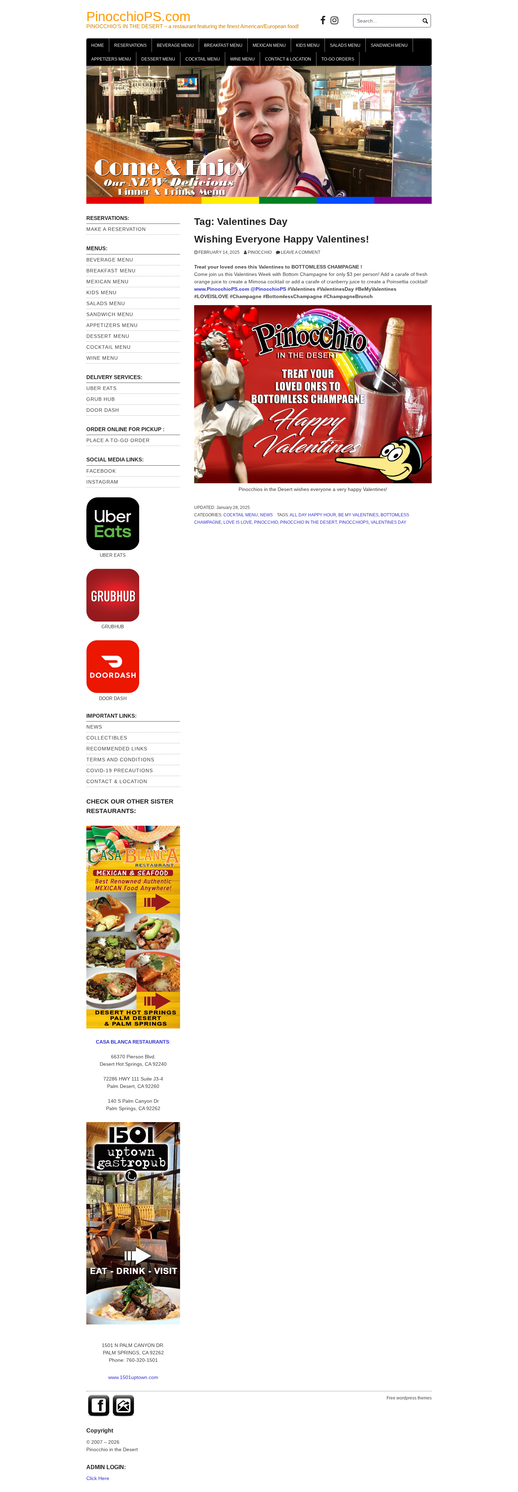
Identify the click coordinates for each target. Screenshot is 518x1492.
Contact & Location (288, 59)
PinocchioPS (354, 522)
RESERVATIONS (130, 45)
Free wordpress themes (409, 1398)
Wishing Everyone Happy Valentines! (281, 239)
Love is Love (237, 522)
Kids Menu (308, 45)
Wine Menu (242, 59)
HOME (97, 45)
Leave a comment (300, 252)
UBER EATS (101, 388)
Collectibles (106, 738)
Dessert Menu (158, 59)
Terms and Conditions (120, 759)
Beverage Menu (175, 45)
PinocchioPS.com (138, 16)
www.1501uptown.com (133, 1377)
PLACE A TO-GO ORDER (118, 440)
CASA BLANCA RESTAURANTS (132, 1042)
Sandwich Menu (389, 45)
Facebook (101, 471)
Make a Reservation (116, 229)
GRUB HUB (100, 399)
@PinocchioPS (268, 289)
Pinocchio (260, 252)
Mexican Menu (269, 45)
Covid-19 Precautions (119, 770)
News (266, 514)
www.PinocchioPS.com (221, 289)
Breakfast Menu (223, 45)
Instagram (102, 482)
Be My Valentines (358, 514)
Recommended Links (116, 748)
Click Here (97, 1478)
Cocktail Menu (202, 59)
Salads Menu (345, 45)
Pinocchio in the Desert (308, 522)
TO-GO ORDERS (337, 59)
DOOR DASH (102, 410)
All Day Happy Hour (313, 514)
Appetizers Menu (111, 59)
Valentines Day (388, 522)
